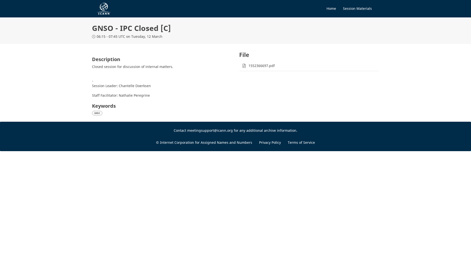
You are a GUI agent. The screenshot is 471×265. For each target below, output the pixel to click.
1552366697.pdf (262, 65)
